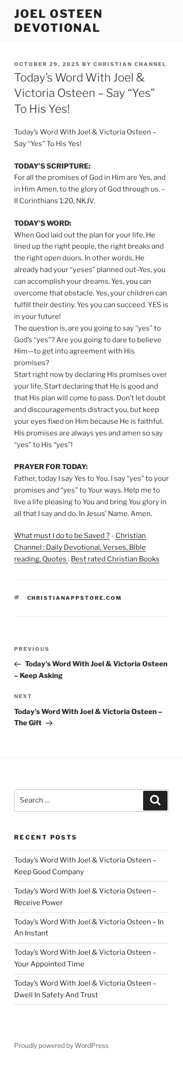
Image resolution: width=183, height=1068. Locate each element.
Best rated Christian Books (115, 559)
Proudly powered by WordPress (61, 1045)
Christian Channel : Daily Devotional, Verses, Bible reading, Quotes (80, 547)
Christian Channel (130, 64)
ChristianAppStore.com (74, 598)
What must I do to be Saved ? (62, 535)
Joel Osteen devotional (58, 21)
